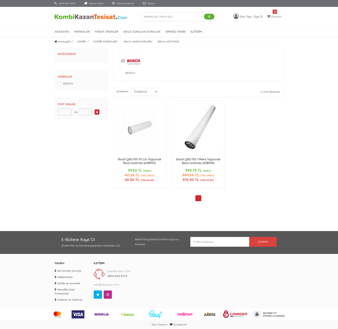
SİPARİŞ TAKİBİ (175, 31)
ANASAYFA (62, 31)
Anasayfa (63, 41)
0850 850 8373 (67, 3)
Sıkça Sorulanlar (125, 3)
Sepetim (276, 16)
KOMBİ (81, 41)
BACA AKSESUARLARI (137, 41)
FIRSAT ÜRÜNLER (106, 31)
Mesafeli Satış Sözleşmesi (65, 291)
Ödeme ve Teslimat (69, 299)
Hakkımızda (64, 277)
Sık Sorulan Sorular (69, 271)
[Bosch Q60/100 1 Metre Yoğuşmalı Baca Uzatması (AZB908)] (198, 127)
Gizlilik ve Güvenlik (68, 283)
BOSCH (68, 83)
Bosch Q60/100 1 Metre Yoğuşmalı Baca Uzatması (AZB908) (198, 161)
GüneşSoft (180, 324)
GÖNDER (263, 241)
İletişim (151, 3)
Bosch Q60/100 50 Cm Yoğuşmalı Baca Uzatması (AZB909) (139, 161)
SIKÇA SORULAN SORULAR (141, 31)
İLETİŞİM (196, 31)
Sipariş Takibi (95, 3)
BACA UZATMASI (168, 41)
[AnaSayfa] (91, 16)
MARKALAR (82, 31)
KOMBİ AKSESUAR (105, 41)
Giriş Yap (246, 16)
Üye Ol (258, 16)
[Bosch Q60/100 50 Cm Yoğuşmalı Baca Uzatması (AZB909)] (139, 127)
